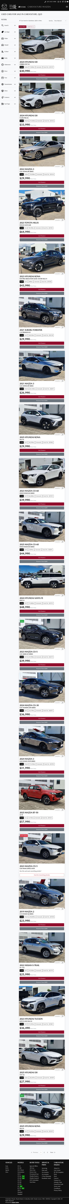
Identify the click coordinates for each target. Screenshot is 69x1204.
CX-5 (19, 1174)
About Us (56, 1168)
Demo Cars (33, 1172)
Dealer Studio (15, 1202)
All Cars (32, 1168)
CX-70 (19, 1180)
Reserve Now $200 (41, 79)
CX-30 (19, 1168)
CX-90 (19, 1184)
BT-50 (19, 1188)
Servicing (44, 1168)
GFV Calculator (34, 1180)
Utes (6, 1172)
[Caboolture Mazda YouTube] (68, 1)
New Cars (32, 1170)
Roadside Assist (46, 1178)
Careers (56, 1178)
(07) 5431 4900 (51, 1)
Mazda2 (20, 1192)
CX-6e (19, 1176)
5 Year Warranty (46, 1176)
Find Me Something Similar (42, 875)
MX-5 (19, 1190)
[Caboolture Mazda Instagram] (65, 1)
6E (18, 1186)
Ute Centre (57, 1170)
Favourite (57, 59)
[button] (67, 6)
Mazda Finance (34, 1176)
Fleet (55, 1176)
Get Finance (41, 75)
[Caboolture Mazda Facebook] (63, 1)
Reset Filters (22, 26)
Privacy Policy (58, 1190)
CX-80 (19, 1182)
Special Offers (34, 1166)
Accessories (45, 1174)
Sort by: (51, 20)
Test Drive (32, 1182)
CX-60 (19, 1178)
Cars (6, 1166)
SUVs (6, 1168)
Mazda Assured (34, 1178)
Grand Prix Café (58, 1184)
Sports (7, 1170)
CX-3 (19, 1166)
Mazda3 (20, 1194)
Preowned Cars (34, 1174)
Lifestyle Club (58, 1182)
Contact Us (57, 1180)
